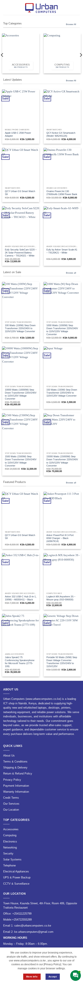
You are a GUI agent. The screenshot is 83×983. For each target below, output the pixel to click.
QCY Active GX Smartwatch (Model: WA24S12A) (60, 134)
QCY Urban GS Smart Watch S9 (20, 192)
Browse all (71, 273)
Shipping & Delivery (15, 767)
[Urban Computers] (41, 7)
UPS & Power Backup (16, 877)
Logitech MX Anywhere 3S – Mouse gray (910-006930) (60, 598)
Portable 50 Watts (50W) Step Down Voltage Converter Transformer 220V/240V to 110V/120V (61, 662)
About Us (9, 755)
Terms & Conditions (15, 761)
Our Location (11, 809)
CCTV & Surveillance (16, 883)
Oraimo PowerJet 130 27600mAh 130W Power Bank (61, 192)
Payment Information (16, 785)
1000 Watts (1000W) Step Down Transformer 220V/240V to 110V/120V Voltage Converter (62, 330)
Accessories (11, 829)
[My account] (70, 7)
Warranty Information (16, 791)
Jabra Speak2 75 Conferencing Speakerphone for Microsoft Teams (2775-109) (19, 662)
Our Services (11, 803)
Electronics (10, 841)
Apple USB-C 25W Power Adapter (18, 134)
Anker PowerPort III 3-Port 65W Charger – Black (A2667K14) (60, 538)
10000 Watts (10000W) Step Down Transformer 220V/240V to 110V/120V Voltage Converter (20, 394)
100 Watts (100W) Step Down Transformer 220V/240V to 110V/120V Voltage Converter (20, 328)
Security (8, 853)
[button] (5, 7)
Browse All (71, 24)
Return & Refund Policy (17, 773)
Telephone (9, 865)
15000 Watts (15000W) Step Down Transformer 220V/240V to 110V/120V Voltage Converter (62, 461)
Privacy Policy (12, 779)
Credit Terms (11, 797)
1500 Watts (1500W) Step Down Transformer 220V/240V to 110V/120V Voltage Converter (20, 461)
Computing (9, 835)
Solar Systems (12, 859)
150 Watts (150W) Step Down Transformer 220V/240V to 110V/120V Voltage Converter (61, 392)
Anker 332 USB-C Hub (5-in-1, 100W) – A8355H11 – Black (20, 598)
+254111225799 (21, 913)
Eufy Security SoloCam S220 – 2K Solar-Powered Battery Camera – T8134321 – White (21, 252)
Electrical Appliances (16, 871)
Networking (10, 847)
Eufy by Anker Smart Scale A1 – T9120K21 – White (61, 251)
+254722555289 (22, 919)
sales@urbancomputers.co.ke (32, 925)
